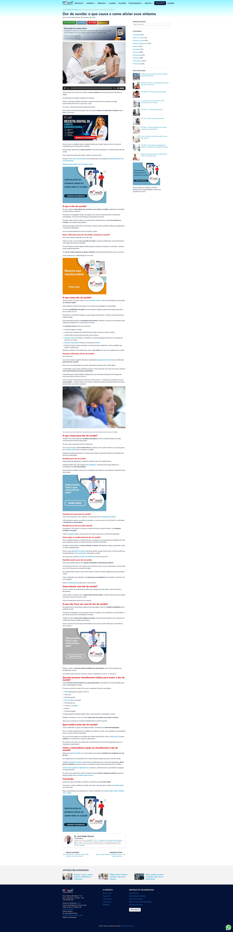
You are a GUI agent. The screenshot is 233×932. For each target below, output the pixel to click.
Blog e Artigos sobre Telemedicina (140, 902)
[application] (94, 88)
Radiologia (136, 58)
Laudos (112, 3)
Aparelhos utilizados (136, 899)
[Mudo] (118, 88)
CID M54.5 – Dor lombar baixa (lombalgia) (153, 92)
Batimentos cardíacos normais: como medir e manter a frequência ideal (154, 155)
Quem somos (107, 893)
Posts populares (139, 71)
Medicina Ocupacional (140, 43)
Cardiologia (136, 35)
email (79, 903)
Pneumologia (137, 55)
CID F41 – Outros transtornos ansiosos (152, 118)
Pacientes (75, 10)
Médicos (135, 46)
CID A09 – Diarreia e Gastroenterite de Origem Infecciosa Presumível (155, 84)
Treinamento (137, 64)
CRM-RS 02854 (68, 909)
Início (64, 10)
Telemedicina (137, 61)
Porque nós (106, 896)
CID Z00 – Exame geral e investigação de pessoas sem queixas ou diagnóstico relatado (154, 146)
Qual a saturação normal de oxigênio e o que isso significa (154, 137)
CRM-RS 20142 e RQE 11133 (73, 915)
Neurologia (136, 49)
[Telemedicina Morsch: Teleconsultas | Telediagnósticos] (68, 3)
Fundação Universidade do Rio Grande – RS (98, 841)
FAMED (89, 840)
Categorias (137, 31)
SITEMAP (106, 905)
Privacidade (125, 926)
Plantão (122, 3)
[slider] (122, 88)
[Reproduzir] (65, 88)
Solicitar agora (72, 37)
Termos (132, 926)
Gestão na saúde (138, 41)
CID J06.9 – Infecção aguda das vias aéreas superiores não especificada (154, 128)
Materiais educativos (136, 905)
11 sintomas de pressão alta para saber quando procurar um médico (152, 101)
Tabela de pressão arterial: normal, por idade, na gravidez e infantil (154, 75)
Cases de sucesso (139, 38)
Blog (69, 10)
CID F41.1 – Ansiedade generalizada (152, 109)
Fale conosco (107, 902)
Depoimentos (107, 899)
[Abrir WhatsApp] (228, 927)
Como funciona (134, 893)
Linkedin (82, 845)
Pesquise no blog (139, 22)
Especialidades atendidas (137, 896)
